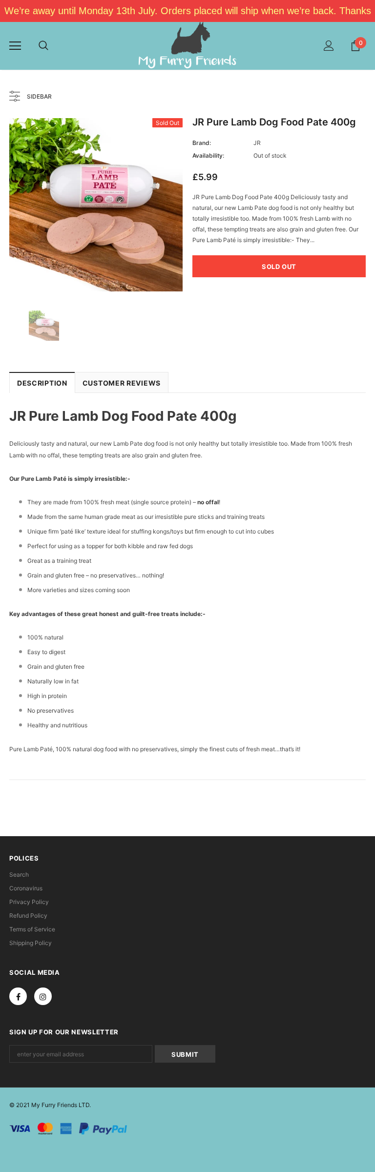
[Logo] (187, 45)
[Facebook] (18, 996)
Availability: (208, 155)
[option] (96, 204)
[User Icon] (329, 46)
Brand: (201, 142)
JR (257, 142)
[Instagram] (43, 996)
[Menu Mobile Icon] (15, 46)
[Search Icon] (43, 46)
